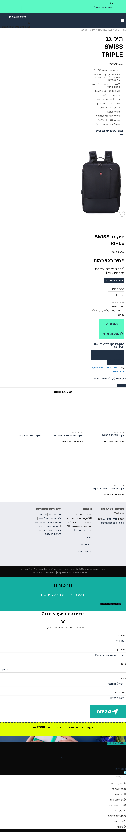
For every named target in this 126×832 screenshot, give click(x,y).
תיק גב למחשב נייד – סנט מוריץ (68, 435)
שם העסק (121, 649)
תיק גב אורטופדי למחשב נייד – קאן (108, 488)
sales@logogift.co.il (112, 522)
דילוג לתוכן (120, 768)
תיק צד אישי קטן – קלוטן (30, 435)
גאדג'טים (38, 522)
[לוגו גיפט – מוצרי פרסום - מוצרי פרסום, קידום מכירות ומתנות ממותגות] (63, 20)
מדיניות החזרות (84, 544)
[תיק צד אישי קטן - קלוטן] (21, 413)
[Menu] (122, 20)
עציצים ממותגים (53, 533)
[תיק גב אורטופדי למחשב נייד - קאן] (104, 466)
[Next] (78, 182)
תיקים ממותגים (118, 371)
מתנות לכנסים (45, 518)
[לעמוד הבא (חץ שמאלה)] (114, 761)
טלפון (123, 664)
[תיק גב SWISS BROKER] (104, 413)
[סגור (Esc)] (123, 748)
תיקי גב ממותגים (98, 368)
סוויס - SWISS (87, 29)
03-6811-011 (110, 518)
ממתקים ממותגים (52, 522)
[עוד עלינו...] (80, 530)
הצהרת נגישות (85, 551)
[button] (125, 772)
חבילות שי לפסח (47, 530)
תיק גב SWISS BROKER (113, 435)
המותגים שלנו (105, 29)
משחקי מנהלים (52, 526)
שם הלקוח (121, 635)
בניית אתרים (50, 572)
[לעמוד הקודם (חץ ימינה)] (123, 761)
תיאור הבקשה (120, 692)
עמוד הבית (120, 29)
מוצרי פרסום (54, 514)
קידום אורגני (38, 572)
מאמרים (88, 537)
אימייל (123, 678)
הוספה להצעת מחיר (111, 329)
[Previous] (121, 182)
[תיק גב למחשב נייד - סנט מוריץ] (63, 413)
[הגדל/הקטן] (114, 748)
